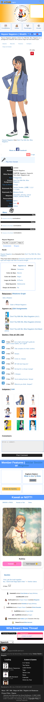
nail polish (16, 195)
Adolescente (21, 284)
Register (23, 465)
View (22, 639)
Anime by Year (27, 680)
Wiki (11, 690)
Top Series (26, 665)
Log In (13, 2)
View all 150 (14, 335)
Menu (5, 212)
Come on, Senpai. (20, 359)
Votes (30, 502)
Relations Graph (19, 294)
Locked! (32, 480)
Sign (10, 203)
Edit (28, 154)
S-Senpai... (18, 374)
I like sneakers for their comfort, (24, 348)
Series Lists (26, 672)
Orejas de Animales (7, 46)
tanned (21, 196)
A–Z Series (26, 663)
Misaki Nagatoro (21, 304)
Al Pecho (20, 280)
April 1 (15, 200)
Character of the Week (7, 225)
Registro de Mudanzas (31, 690)
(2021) (7, 324)
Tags (24, 670)
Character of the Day (7, 218)
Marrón (19, 273)
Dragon (30, 615)
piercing (23, 195)
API (7, 690)
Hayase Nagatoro (9, 34)
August (5, 663)
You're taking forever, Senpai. (23, 379)
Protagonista (17, 178)
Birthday (9, 200)
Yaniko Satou (32, 582)
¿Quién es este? (26, 636)
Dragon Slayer (24, 600)
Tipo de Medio (7, 184)
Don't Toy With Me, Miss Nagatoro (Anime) (25, 322)
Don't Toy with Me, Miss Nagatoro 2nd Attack (26, 329)
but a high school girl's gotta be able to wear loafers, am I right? (20, 342)
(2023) (7, 331)
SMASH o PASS (7, 502)
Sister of (12, 304)
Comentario (7, 246)
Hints (38, 476)
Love (13, 243)
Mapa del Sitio (18, 690)
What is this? (29, 476)
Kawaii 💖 (12, 564)
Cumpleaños (6, 28)
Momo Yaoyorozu (14, 668)
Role (10, 178)
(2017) (37, 316)
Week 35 (6, 671)
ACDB (7, 2)
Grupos (16, 246)
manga (15, 184)
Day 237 (5, 680)
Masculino (12, 43)
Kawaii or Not (20, 502)
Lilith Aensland (13, 677)
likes (8, 342)
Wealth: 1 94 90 (30, 34)
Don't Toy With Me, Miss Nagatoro (22, 316)
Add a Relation (7, 298)
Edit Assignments (20, 309)
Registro (3, 655)
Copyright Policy (33, 698)
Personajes (27, 28)
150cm (15, 206)
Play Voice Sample (12, 162)
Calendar (25, 677)
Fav (5, 243)
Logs (33, 154)
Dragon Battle (29, 611)
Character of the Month (7, 232)
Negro (19, 276)
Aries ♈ (16, 203)
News (24, 675)
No (18, 287)
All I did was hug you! (21, 364)
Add (22, 335)
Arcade (38, 28)
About (3, 690)
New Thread (30, 628)
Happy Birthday (33, 593)
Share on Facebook (18, 150)
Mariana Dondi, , (18, 192)
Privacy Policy (6, 693)
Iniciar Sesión (33, 462)
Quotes (7, 575)
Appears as (22, 265)
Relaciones (6, 294)
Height (10, 206)
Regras (13, 693)
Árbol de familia (10, 489)
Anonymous (24, 633)
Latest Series (27, 667)
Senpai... (17, 354)
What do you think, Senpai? (23, 384)
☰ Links (32, 50)
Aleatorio (4, 43)
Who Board (13, 628)
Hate (20, 243)
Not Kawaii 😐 (32, 564)
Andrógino (29, 43)
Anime (17, 28)
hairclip (26, 196)
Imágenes (6, 389)
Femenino (20, 43)
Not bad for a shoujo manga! (23, 369)
